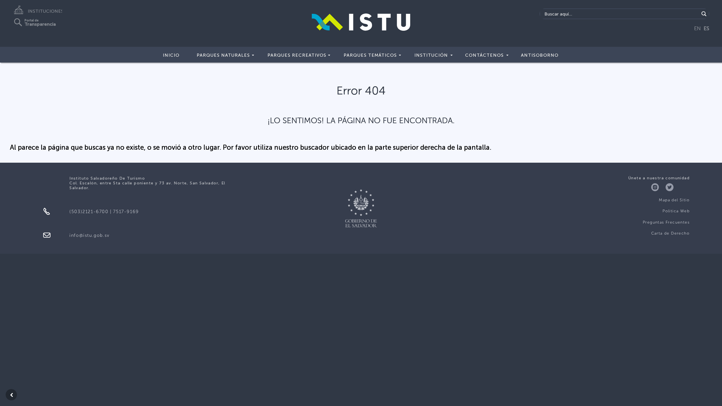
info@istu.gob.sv (89, 235)
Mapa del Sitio (674, 200)
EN (697, 28)
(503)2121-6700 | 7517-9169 (104, 211)
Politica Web (676, 211)
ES (706, 28)
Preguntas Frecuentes (666, 222)
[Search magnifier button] (704, 14)
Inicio (171, 55)
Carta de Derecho (670, 233)
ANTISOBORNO (539, 55)
